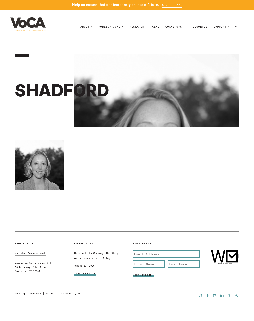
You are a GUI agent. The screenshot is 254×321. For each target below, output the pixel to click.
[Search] (236, 26)
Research (137, 26)
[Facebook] (207, 295)
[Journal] (200, 296)
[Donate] (229, 295)
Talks (155, 26)
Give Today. (172, 5)
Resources (199, 26)
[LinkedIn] (222, 295)
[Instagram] (214, 295)
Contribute (85, 273)
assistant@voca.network (30, 253)
